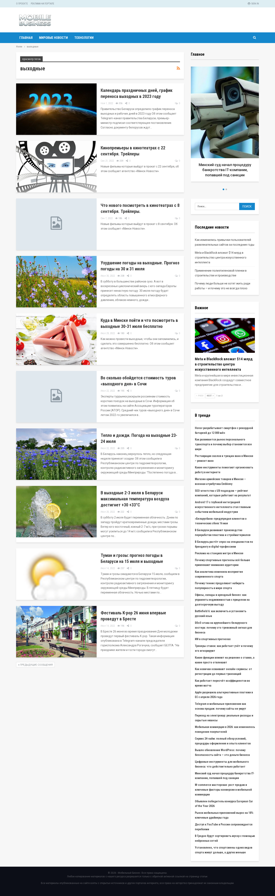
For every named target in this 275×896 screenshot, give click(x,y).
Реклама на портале (42, 3)
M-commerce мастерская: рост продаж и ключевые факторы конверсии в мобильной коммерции (223, 789)
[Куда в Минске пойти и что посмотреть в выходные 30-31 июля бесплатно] (56, 339)
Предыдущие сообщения (36, 664)
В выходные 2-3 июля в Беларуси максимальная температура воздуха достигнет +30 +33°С (135, 498)
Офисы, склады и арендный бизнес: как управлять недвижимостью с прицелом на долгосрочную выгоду (222, 599)
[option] (225, 126)
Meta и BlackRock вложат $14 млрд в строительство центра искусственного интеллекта (220, 257)
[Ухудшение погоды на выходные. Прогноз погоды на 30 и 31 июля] (56, 281)
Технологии (84, 38)
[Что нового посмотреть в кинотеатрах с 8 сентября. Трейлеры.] (56, 224)
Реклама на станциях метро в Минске (219, 553)
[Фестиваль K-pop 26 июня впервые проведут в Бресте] (56, 631)
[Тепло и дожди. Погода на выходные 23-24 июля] (56, 454)
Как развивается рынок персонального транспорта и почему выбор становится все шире (223, 444)
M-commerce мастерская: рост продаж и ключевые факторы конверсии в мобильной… (225, 170)
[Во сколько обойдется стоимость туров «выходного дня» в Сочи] (56, 396)
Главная (26, 38)
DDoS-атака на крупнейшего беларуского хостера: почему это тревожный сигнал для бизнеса (223, 627)
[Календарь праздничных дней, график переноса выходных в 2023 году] (56, 109)
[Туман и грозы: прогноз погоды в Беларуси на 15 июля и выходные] (56, 574)
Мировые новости (53, 38)
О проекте (22, 3)
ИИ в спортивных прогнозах (213, 639)
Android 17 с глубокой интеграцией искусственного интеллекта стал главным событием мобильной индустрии (223, 507)
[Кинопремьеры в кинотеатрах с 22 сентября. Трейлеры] (56, 166)
